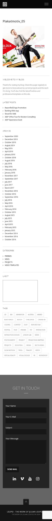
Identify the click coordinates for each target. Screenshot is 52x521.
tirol (20, 350)
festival (7, 330)
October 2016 (10, 194)
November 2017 (11, 176)
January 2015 (10, 230)
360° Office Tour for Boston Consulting (20, 117)
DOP (25, 325)
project (22, 340)
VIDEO (37, 350)
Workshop (43, 355)
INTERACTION (40, 330)
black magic (8, 320)
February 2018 (10, 170)
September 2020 (11, 136)
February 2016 (10, 209)
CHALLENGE (30, 320)
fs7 (31, 330)
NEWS (7, 259)
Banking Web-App (12, 111)
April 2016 (9, 206)
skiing (28, 345)
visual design (24, 355)
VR (34, 355)
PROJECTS (8, 262)
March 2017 (9, 188)
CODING (7, 325)
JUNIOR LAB (27, 335)
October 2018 (10, 157)
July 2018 (8, 163)
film (15, 330)
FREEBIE (23, 330)
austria (31, 314)
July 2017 (8, 182)
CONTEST (17, 325)
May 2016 (8, 203)
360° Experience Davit (13, 120)
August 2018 (10, 160)
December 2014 (11, 233)
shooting (19, 345)
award (39, 314)
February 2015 (10, 227)
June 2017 (8, 185)
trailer (29, 350)
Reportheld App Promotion (15, 108)
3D (5, 314)
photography (9, 340)
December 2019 (11, 139)
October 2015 (10, 212)
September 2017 (11, 179)
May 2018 (8, 166)
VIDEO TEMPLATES (12, 265)
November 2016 (11, 191)
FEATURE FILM (35, 325)
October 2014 (10, 239)
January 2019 (10, 154)
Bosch (19, 320)
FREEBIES (8, 256)
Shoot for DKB (10, 114)
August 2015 (10, 215)
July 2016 (8, 200)
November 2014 (11, 236)
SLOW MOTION (9, 350)
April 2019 (9, 151)
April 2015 (9, 224)
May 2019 (8, 148)
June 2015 (8, 221)
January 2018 (10, 173)
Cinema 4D (42, 320)
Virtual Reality (9, 355)
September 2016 (11, 197)
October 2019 (10, 142)
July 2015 (8, 218)
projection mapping (36, 340)
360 (11, 314)
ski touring (39, 345)
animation (20, 314)
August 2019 (10, 145)
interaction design (11, 335)
